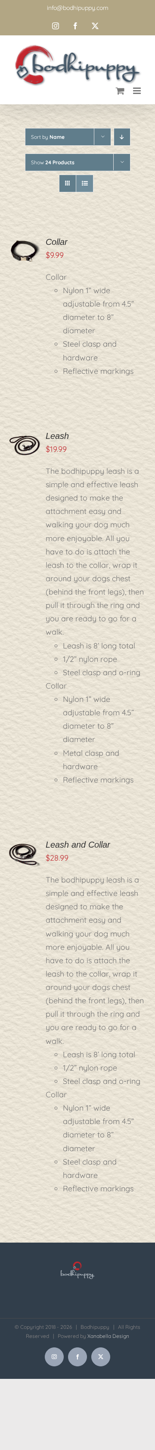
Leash (57, 436)
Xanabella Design (108, 1336)
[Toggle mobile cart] (120, 90)
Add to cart (24, 243)
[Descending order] (122, 137)
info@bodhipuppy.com (77, 8)
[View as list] (84, 183)
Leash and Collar (78, 844)
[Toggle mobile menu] (137, 90)
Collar (57, 242)
